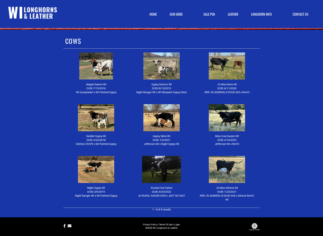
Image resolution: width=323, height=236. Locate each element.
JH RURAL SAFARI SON (152, 196)
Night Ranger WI (146, 92)
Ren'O (246, 92)
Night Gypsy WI (170, 144)
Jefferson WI (151, 144)
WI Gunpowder (84, 92)
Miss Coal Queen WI (227, 136)
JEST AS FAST (176, 196)
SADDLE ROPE (84, 144)
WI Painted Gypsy (106, 92)
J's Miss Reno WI (227, 84)
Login (177, 224)
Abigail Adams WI (96, 84)
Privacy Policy (150, 224)
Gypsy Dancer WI (161, 84)
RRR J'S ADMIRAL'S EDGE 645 (222, 92)
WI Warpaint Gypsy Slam (172, 92)
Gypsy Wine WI (161, 136)
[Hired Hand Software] (254, 228)
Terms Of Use (166, 224)
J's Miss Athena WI (227, 188)
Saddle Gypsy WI (96, 136)
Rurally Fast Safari (161, 188)
